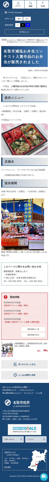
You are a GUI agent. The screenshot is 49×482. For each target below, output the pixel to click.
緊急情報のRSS (33, 335)
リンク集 (39, 393)
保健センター (40, 40)
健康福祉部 (9, 271)
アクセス (30, 439)
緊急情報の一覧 (33, 329)
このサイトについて (26, 390)
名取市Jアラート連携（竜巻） (16, 305)
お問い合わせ (9, 439)
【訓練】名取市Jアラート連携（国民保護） (22, 322)
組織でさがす (21, 40)
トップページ (11, 40)
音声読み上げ (24, 32)
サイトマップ (28, 393)
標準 (19, 19)
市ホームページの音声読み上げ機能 (14, 387)
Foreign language (15, 12)
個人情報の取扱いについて (11, 393)
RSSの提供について (9, 390)
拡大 (27, 19)
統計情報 (7, 467)
